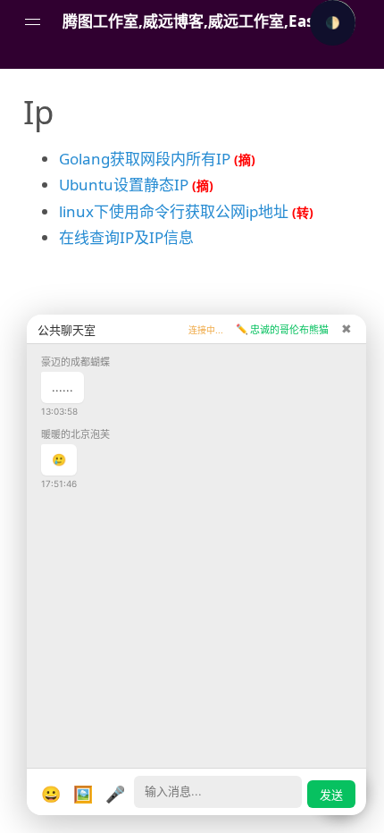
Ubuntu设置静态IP (123, 184)
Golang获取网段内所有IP (144, 158)
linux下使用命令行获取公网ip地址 (173, 211)
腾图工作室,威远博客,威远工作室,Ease (192, 21)
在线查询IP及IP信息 (126, 237)
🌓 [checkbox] (332, 22)
